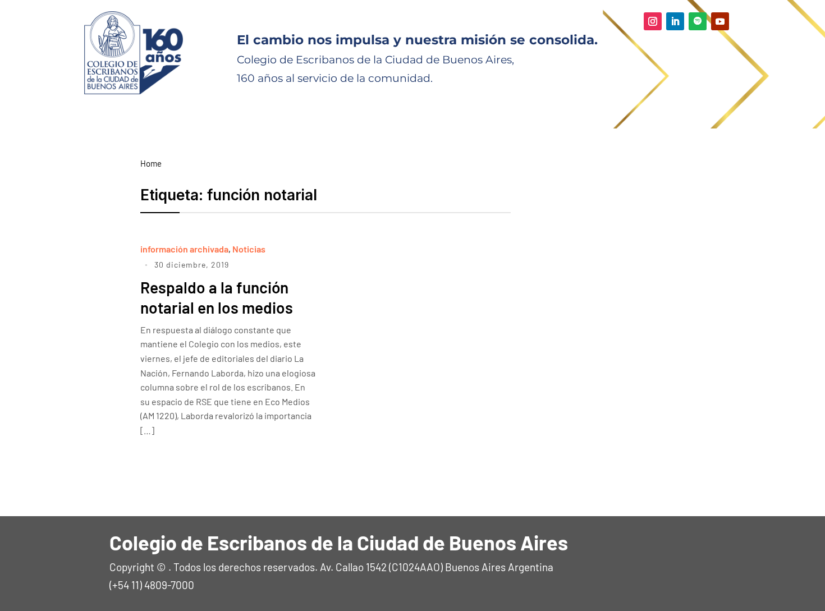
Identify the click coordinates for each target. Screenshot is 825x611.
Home (151, 163)
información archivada (184, 249)
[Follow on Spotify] (698, 21)
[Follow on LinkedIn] (675, 21)
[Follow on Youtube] (720, 21)
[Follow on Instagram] (653, 21)
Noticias (248, 249)
